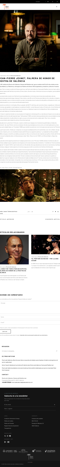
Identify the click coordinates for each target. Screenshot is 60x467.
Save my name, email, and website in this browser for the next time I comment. (19, 327)
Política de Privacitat (9, 423)
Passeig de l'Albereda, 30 (38, 423)
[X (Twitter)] (5, 436)
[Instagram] (7, 436)
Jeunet (5, 211)
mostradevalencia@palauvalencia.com (22, 382)
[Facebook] (10, 436)
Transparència (7, 428)
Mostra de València (15, 75)
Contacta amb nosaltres (37, 418)
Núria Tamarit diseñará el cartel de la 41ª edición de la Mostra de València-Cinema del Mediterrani (27, 365)
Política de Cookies (8, 421)
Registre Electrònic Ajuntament (11, 425)
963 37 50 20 (35, 421)
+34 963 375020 (6, 382)
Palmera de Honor (12, 211)
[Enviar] (54, 404)
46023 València (35, 425)
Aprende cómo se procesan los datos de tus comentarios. (34, 335)
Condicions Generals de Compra (11, 418)
